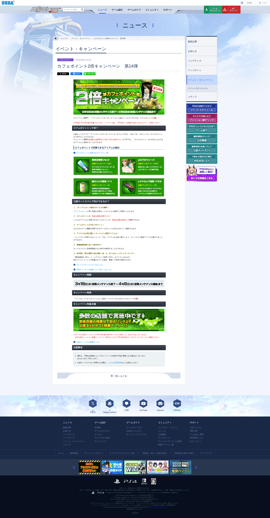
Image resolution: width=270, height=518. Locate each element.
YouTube (143, 410)
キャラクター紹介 (102, 438)
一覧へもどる (120, 376)
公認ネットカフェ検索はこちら (88, 342)
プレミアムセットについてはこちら (89, 265)
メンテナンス (194, 61)
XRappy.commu (109, 411)
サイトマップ (206, 453)
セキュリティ (196, 441)
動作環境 (74, 453)
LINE (126, 410)
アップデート (194, 70)
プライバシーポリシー (94, 453)
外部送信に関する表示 (184, 453)
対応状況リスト (197, 438)
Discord (160, 410)
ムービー (99, 434)
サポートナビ (196, 427)
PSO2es (177, 410)
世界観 (98, 427)
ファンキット (164, 438)
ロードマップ (100, 441)
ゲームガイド (134, 10)
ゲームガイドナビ (134, 427)
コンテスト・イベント (168, 427)
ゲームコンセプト (102, 431)
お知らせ (192, 51)
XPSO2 (92, 411)
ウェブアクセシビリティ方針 (122, 453)
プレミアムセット (80, 211)
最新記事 (192, 41)
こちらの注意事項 (114, 363)
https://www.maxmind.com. (158, 507)
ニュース (102, 10)
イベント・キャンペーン (80, 38)
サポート (167, 10)
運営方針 (194, 431)
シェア (264, 3)
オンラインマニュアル (136, 434)
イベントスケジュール (198, 88)
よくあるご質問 (197, 434)
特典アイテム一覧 (166, 445)
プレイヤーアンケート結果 (170, 441)
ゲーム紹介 (117, 10)
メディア (192, 97)
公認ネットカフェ (134, 431)
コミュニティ (152, 10)
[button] (75, 467)
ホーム (61, 453)
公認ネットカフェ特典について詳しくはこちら (94, 270)
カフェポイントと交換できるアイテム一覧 (92, 153)
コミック (162, 431)
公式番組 (162, 434)
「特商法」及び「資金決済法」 (154, 453)
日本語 (249, 3)
